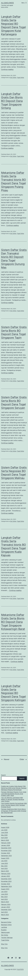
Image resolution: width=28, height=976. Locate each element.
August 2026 (5, 827)
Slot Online (13, 77)
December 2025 (6, 848)
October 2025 (5, 853)
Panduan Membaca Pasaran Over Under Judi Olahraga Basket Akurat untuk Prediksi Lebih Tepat (13, 793)
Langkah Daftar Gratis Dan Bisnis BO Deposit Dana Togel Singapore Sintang (12, 101)
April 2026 (4, 837)
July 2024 (4, 891)
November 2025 (6, 850)
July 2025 (4, 861)
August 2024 (5, 889)
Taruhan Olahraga (6, 937)
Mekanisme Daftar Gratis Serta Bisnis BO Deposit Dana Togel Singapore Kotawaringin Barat (13, 622)
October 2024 (5, 884)
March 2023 (5, 914)
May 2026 (4, 835)
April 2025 (4, 868)
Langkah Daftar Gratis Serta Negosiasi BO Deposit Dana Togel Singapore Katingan (13, 693)
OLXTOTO (20, 969)
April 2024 (4, 899)
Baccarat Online (6, 922)
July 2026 (4, 830)
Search (3, 775)
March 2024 (5, 902)
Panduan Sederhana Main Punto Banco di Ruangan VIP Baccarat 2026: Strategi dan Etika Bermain (13, 810)
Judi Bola (4, 927)
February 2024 (5, 904)
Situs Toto (4, 944)
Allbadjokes (7, 3)
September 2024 (6, 886)
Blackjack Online (6, 925)
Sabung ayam (5, 932)
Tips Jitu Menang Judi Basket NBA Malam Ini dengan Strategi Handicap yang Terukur (12, 799)
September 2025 (6, 855)
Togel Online (20, 77)
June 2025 (4, 863)
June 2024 (4, 894)
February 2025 (5, 873)
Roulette (3, 930)
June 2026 (4, 832)
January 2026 (5, 845)
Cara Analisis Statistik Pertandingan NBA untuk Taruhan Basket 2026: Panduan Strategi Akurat (14, 805)
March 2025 (5, 871)
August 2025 (5, 858)
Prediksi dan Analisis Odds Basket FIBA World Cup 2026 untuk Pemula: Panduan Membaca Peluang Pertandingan (14, 788)
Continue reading (7, 69)
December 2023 (6, 909)
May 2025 (4, 866)
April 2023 (4, 912)
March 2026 (5, 840)
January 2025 (5, 876)
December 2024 (6, 879)
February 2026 (5, 843)
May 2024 (4, 897)
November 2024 (6, 881)
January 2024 (5, 907)
